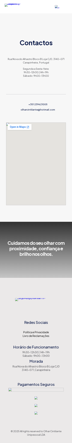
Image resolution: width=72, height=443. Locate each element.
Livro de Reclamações (36, 335)
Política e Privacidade (36, 332)
